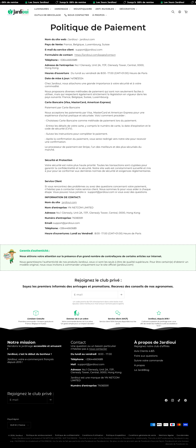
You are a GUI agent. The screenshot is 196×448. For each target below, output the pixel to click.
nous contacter (98, 348)
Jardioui (19, 435)
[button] (43, 9)
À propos (139, 365)
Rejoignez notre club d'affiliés (151, 346)
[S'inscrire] (121, 294)
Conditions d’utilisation (92, 435)
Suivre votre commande (148, 360)
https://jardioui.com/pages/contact (95, 54)
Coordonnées (183, 435)
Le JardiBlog (141, 370)
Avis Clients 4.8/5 (144, 351)
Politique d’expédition (116, 435)
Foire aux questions (146, 355)
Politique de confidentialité (67, 435)
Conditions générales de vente (142, 435)
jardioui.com (69, 202)
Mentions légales (166, 435)
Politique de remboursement (39, 435)
